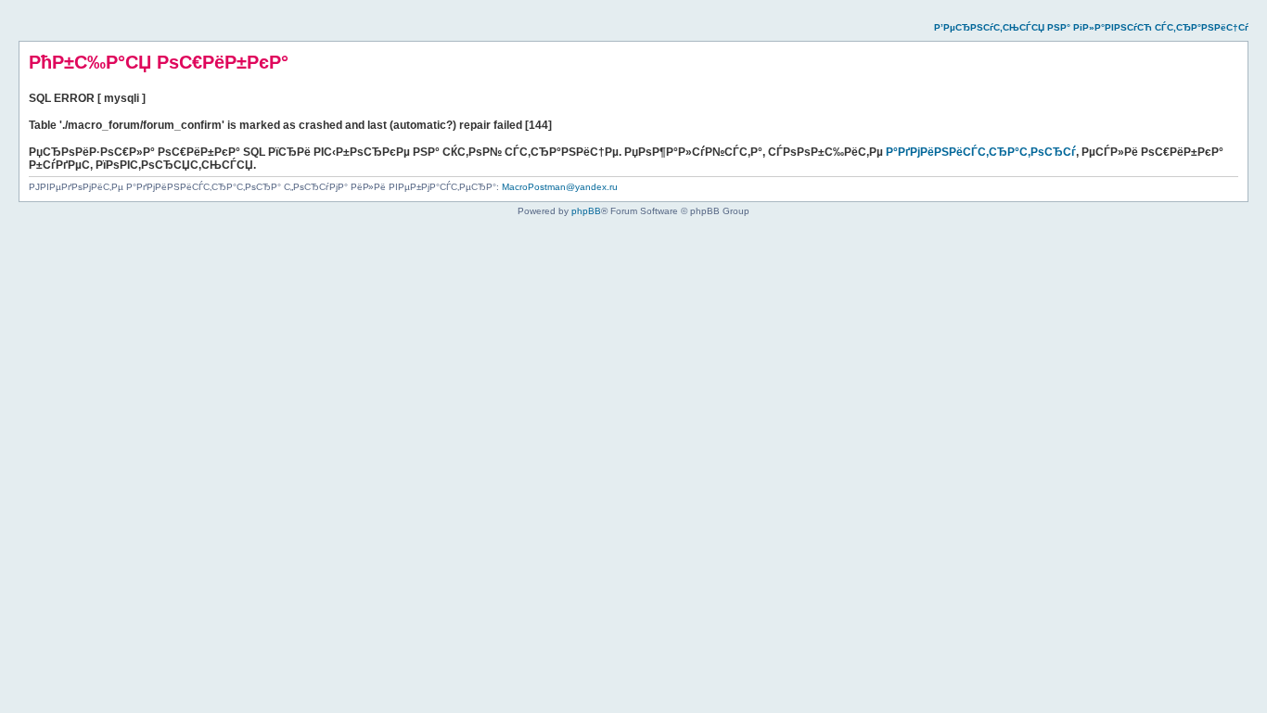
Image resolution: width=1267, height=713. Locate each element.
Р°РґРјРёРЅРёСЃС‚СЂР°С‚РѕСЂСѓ (981, 152)
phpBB (586, 211)
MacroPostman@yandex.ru (560, 187)
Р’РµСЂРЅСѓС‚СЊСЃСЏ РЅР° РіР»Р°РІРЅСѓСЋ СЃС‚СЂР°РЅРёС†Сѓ (1091, 27)
